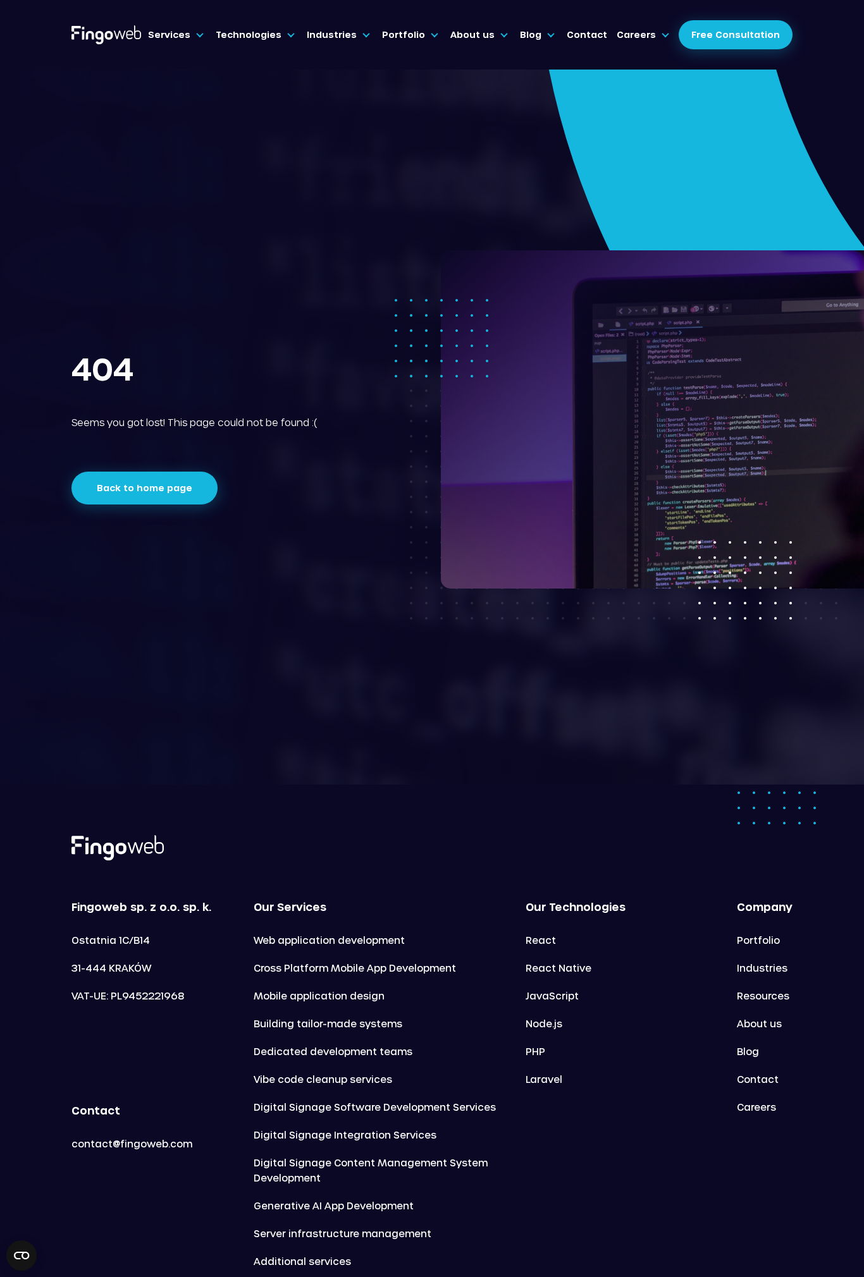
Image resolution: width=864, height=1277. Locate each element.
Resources (763, 995)
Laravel (544, 1079)
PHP (535, 1051)
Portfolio (758, 940)
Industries (762, 968)
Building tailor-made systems (328, 1023)
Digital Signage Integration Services (345, 1134)
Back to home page (144, 487)
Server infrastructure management (342, 1233)
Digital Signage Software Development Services (375, 1107)
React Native (558, 968)
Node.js (544, 1023)
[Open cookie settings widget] (21, 1255)
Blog (748, 1051)
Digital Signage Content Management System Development (371, 1170)
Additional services (302, 1261)
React (541, 940)
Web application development (329, 940)
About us (759, 1023)
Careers (756, 1107)
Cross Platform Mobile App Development (355, 968)
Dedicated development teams (333, 1051)
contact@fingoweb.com (131, 1143)
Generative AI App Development (334, 1205)
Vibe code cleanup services (323, 1079)
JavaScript (552, 995)
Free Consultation (735, 34)
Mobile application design (319, 995)
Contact (758, 1079)
